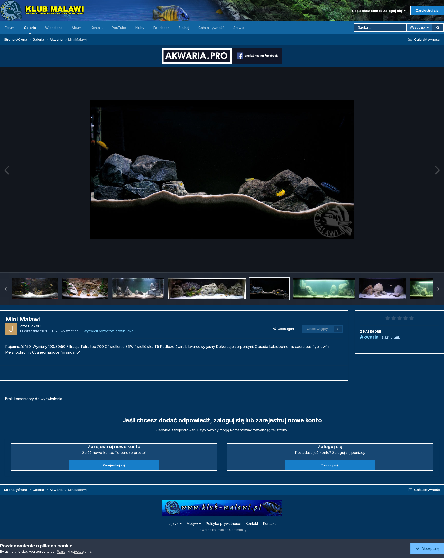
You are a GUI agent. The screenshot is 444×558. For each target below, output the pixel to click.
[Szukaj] (437, 27)
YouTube (119, 27)
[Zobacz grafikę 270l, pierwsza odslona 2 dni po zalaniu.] (138, 288)
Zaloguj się (330, 465)
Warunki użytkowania (74, 551)
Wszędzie (417, 27)
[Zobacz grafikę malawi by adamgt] (382, 288)
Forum (10, 27)
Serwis (238, 27)
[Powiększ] (222, 169)
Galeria (30, 27)
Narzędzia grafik (419, 263)
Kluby (139, 27)
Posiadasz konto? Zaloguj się (378, 10)
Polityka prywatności (223, 523)
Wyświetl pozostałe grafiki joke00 (110, 331)
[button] (5, 288)
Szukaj (184, 27)
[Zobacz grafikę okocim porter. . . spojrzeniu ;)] (207, 288)
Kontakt (97, 27)
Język (174, 523)
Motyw (193, 523)
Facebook (161, 27)
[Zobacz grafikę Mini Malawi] (269, 288)
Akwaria (369, 337)
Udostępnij (285, 329)
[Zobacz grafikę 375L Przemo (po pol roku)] (35, 288)
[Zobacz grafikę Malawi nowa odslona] (324, 288)
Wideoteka (53, 27)
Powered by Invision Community (222, 530)
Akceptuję (429, 548)
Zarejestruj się (427, 10)
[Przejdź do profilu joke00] (11, 329)
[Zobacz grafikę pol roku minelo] (85, 288)
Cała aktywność (211, 27)
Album (77, 27)
